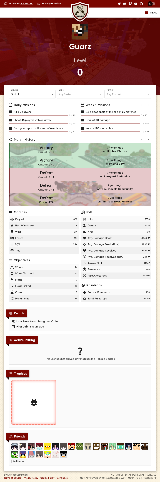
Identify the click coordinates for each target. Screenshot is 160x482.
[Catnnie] (55, 446)
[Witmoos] (144, 446)
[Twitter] (119, 3)
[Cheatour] (31, 454)
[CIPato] (47, 446)
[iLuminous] (96, 446)
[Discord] (125, 3)
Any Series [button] (65, 94)
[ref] (104, 446)
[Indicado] (39, 446)
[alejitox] (63, 454)
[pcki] (14, 454)
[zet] (136, 446)
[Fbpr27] (71, 446)
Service (14, 90)
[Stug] (88, 446)
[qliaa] (63, 446)
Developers (62, 478)
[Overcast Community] (80, 13)
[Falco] (23, 454)
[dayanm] (120, 446)
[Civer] (39, 454)
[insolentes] (31, 446)
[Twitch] (130, 3)
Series (61, 90)
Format (110, 90)
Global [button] (15, 94)
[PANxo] (55, 454)
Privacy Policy (30, 478)
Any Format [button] (114, 94)
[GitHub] (141, 3)
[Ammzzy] (23, 446)
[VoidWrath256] (79, 446)
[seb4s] (112, 446)
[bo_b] (14, 446)
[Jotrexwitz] (47, 454)
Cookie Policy (47, 478)
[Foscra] (128, 446)
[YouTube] (136, 3)
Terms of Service (12, 478)
